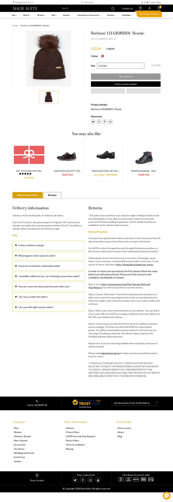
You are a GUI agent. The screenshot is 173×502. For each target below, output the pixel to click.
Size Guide (156, 65)
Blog (120, 436)
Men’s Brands (20, 440)
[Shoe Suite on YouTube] (97, 479)
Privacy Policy (72, 432)
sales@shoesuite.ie (110, 353)
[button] (108, 91)
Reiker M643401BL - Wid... (144, 171)
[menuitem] (14, 15)
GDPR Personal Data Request (80, 436)
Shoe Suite (86, 488)
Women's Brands (22, 436)
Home (15, 25)
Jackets (17, 461)
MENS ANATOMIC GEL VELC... (106, 171)
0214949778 (40, 405)
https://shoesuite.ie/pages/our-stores (134, 264)
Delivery (70, 428)
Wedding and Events (24, 453)
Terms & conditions (75, 444)
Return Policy (72, 440)
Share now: (96, 116)
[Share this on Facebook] (99, 122)
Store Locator (124, 428)
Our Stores (19, 448)
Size (93, 65)
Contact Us (127, 8)
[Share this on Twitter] (93, 122)
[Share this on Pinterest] (104, 122)
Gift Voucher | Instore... (29, 171)
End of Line (19, 457)
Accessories (20, 444)
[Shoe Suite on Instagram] (90, 479)
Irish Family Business (149, 14)
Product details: (99, 104)
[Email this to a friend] (110, 122)
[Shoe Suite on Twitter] (75, 479)
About (121, 432)
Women (18, 432)
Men (16, 428)
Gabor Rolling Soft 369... (67, 171)
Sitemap (70, 448)
